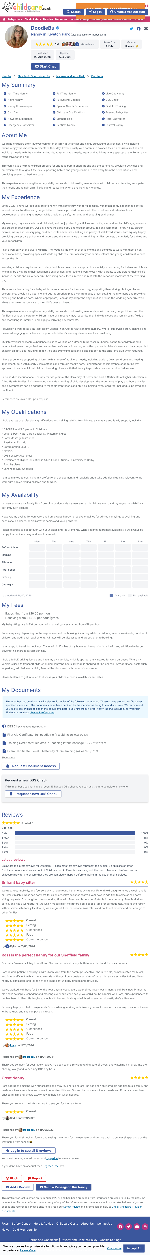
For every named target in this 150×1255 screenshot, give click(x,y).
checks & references (42, 712)
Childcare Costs (67, 1223)
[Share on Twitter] (132, 29)
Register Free (51, 1166)
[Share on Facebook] (139, 29)
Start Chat (47, 66)
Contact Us (104, 1223)
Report (36, 1178)
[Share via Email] (146, 29)
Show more (8, 757)
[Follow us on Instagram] (145, 1226)
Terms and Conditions (43, 1240)
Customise (114, 1248)
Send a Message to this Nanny (65, 1187)
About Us (87, 1223)
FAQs (5, 1223)
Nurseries (61, 19)
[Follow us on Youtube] (137, 1226)
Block (13, 1178)
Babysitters (15, 19)
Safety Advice (71, 1206)
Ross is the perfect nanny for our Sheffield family (45, 955)
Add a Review (19, 1187)
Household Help (79, 19)
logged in (52, 1158)
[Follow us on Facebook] (120, 1226)
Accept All (134, 1248)
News (5, 1229)
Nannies (48, 19)
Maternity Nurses (101, 19)
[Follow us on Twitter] (128, 1226)
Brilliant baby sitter (18, 882)
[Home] (4, 19)
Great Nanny (13, 1078)
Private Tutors (123, 19)
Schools (138, 19)
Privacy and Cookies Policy (79, 1240)
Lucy (13, 1045)
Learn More (27, 1250)
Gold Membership (25, 1229)
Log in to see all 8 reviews (31, 1150)
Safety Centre (21, 1223)
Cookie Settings (110, 1240)
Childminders (33, 19)
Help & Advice (43, 1223)
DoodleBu (29, 1056)
